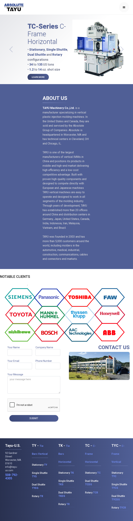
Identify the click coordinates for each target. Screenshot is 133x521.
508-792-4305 (11, 476)
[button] (124, 7)
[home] (14, 7)
